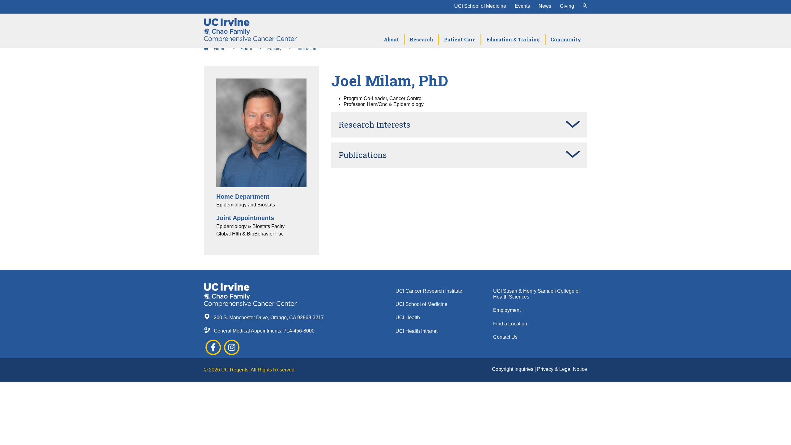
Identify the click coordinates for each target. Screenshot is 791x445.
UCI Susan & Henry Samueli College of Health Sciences (536, 293)
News (545, 6)
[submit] (585, 6)
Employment (507, 310)
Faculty (274, 48)
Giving (567, 6)
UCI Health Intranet (417, 331)
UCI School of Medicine (480, 6)
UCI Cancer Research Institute (429, 291)
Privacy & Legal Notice (562, 369)
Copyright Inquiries (513, 369)
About (246, 48)
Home (219, 48)
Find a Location (510, 323)
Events (522, 6)
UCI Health (408, 317)
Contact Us (505, 337)
